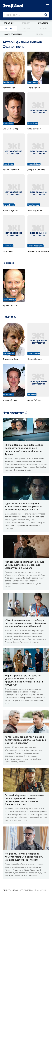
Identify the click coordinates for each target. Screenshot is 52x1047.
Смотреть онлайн (13, 34)
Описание (9, 23)
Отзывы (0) (43, 23)
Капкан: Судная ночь (29, 890)
